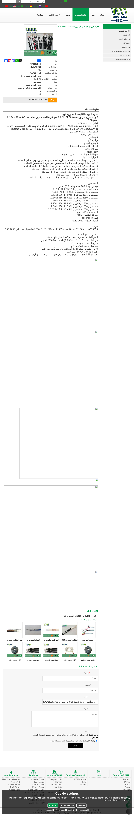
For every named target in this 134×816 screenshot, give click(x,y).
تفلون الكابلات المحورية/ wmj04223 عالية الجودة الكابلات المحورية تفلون (15, 640)
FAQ (84, 782)
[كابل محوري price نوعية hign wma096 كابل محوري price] (69, 650)
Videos (83, 785)
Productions (56, 785)
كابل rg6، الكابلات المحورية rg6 (76, 616)
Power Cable (38, 787)
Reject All (81, 805)
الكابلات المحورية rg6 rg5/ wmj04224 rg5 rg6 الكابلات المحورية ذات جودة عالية (33, 640)
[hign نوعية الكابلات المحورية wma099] (51, 650)
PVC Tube (15, 787)
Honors (58, 782)
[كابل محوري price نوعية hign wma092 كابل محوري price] (15, 650)
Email (127, 785)
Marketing (48, 810)
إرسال (75, 745)
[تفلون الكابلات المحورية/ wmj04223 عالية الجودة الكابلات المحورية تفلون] (15, 630)
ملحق (94, 737)
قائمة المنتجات (80, 15)
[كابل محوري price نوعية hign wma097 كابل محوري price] (33, 650)
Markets (58, 787)
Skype (127, 787)
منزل (102, 15)
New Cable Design (11, 779)
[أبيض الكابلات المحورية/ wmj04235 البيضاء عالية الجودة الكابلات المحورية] (51, 630)
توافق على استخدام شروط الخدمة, (73, 741)
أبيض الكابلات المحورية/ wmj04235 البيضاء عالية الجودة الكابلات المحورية (51, 640)
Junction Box (14, 785)
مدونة (67, 15)
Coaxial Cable (37, 779)
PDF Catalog (80, 779)
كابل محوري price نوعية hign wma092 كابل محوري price (14, 660)
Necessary (83, 810)
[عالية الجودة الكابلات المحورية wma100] (88, 650)
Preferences (60, 810)
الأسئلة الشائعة (54, 15)
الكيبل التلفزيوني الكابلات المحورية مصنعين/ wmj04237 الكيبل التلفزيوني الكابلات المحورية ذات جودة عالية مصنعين (88, 640)
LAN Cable (39, 782)
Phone (127, 782)
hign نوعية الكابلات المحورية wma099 (51, 660)
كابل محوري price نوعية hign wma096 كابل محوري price (69, 660)
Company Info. (55, 779)
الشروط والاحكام (58, 741)
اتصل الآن (53, 100)
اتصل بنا (40, 15)
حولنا (93, 15)
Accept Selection (67, 805)
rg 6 (94, 616)
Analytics (72, 810)
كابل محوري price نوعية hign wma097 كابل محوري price (33, 660)
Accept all (53, 805)
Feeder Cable (38, 785)
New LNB (15, 782)
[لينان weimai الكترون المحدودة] (119, 15)
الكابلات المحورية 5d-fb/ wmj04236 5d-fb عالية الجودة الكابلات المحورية (69, 640)
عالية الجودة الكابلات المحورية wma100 (88, 660)
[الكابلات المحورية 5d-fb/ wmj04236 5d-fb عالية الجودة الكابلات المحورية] (69, 630)
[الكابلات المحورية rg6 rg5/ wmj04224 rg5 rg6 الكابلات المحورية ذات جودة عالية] (33, 630)
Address (126, 779)
